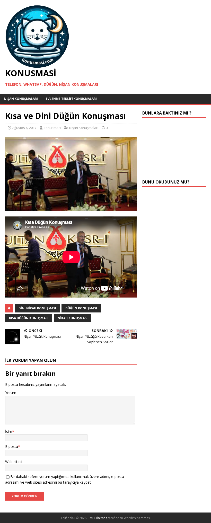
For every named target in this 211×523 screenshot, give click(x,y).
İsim (8, 431)
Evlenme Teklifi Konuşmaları (71, 99)
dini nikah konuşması (37, 308)
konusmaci (52, 127)
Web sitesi (13, 461)
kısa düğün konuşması (28, 318)
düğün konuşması (81, 308)
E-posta (11, 446)
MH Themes (98, 518)
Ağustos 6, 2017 (24, 127)
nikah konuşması (72, 318)
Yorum (10, 392)
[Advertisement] (174, 148)
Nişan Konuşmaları (21, 99)
